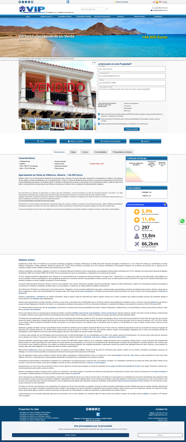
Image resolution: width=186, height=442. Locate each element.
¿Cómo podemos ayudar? (106, 87)
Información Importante (102, 16)
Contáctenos (158, 16)
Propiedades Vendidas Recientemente (83, 17)
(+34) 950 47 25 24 (160, 8)
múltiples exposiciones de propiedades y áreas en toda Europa (94, 313)
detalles (146, 394)
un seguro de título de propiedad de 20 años (124, 366)
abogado (36, 299)
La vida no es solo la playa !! (96, 363)
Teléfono (102, 80)
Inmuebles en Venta (64, 16)
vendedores (41, 297)
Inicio (28, 16)
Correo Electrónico (105, 73)
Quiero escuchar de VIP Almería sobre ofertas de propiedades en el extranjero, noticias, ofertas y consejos (130, 120)
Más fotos (127, 111)
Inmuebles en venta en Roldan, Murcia (32, 420)
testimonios (33, 350)
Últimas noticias (139, 16)
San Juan (130, 355)
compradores (30, 297)
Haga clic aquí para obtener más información (113, 429)
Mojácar (119, 355)
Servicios (120, 16)
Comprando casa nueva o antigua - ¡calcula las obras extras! (104, 337)
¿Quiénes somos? (46, 16)
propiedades (52, 307)
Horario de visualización (131, 103)
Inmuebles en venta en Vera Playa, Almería (34, 414)
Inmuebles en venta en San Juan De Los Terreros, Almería (39, 418)
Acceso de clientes (122, 2)
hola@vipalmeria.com (160, 10)
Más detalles (128, 108)
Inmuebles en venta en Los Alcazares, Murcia (35, 416)
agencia (153, 302)
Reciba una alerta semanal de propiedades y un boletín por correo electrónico (124, 124)
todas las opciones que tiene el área (130, 381)
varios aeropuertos (86, 291)
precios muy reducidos (32, 309)
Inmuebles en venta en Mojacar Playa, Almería (35, 412)
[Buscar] (106, 9)
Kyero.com (152, 250)
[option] (57, 125)
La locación (127, 106)
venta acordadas (159, 371)
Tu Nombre (102, 66)
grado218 (76, 373)
